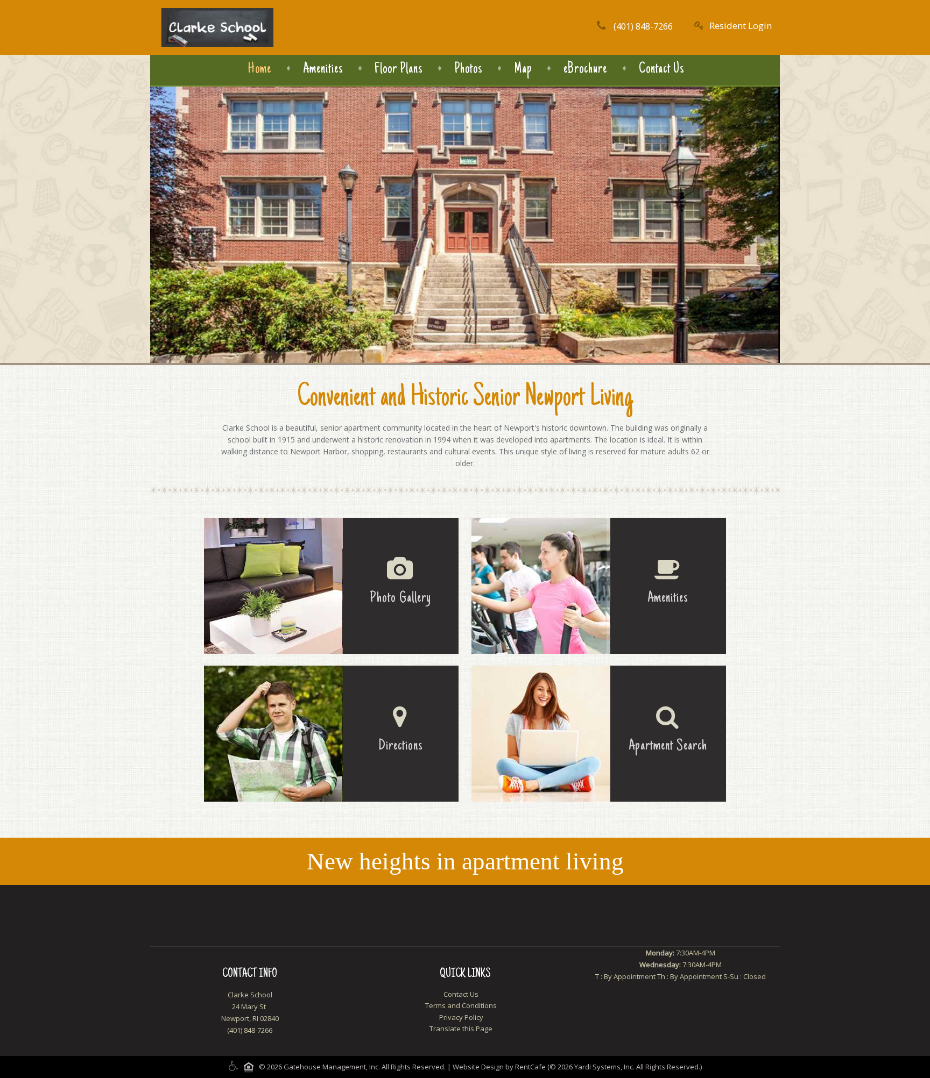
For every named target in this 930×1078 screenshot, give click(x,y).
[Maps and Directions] (331, 734)
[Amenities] (598, 586)
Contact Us (661, 69)
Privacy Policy (461, 1017)
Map (523, 69)
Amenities (323, 69)
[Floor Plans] (598, 734)
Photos (468, 69)
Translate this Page (460, 1028)
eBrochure (585, 69)
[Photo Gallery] (331, 586)
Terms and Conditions (461, 1005)
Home (259, 69)
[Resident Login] (733, 25)
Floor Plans (398, 69)
